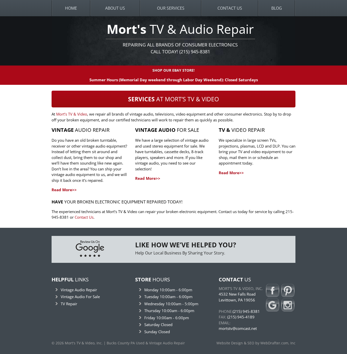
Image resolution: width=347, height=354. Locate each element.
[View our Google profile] (273, 310)
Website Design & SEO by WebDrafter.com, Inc (255, 343)
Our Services (170, 8)
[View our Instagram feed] (288, 310)
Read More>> (64, 189)
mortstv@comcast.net (238, 328)
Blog (276, 8)
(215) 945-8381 (246, 311)
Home (71, 8)
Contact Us (229, 8)
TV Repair (69, 303)
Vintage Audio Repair (79, 289)
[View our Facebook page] (273, 295)
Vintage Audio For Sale (80, 296)
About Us (115, 8)
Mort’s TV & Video (71, 114)
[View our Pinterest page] (288, 295)
